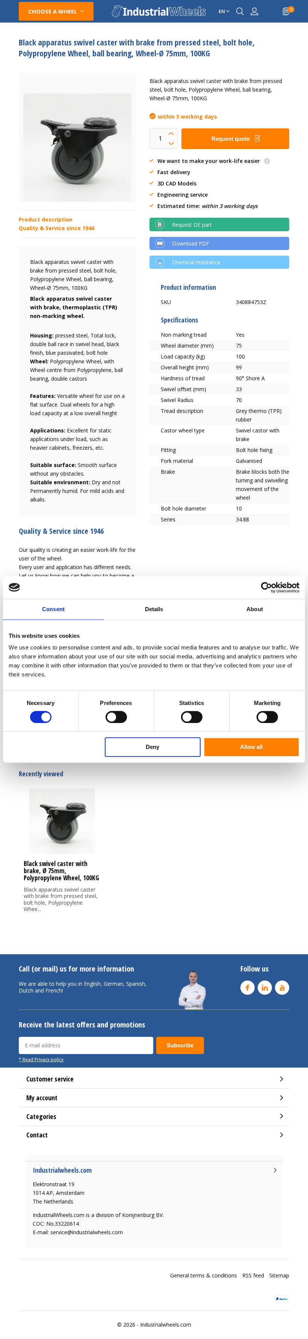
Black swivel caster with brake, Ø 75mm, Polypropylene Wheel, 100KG (61, 870)
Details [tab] (154, 609)
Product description (45, 219)
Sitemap (279, 1275)
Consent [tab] (53, 609)
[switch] (116, 717)
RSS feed (253, 1275)
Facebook (247, 988)
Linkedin (265, 988)
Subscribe (180, 1045)
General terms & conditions (203, 1275)
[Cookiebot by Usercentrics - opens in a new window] (266, 587)
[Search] (240, 11)
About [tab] (254, 609)
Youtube (282, 988)
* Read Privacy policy (41, 1059)
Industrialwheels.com (165, 1324)
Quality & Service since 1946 (56, 228)
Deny (152, 747)
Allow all (251, 747)
